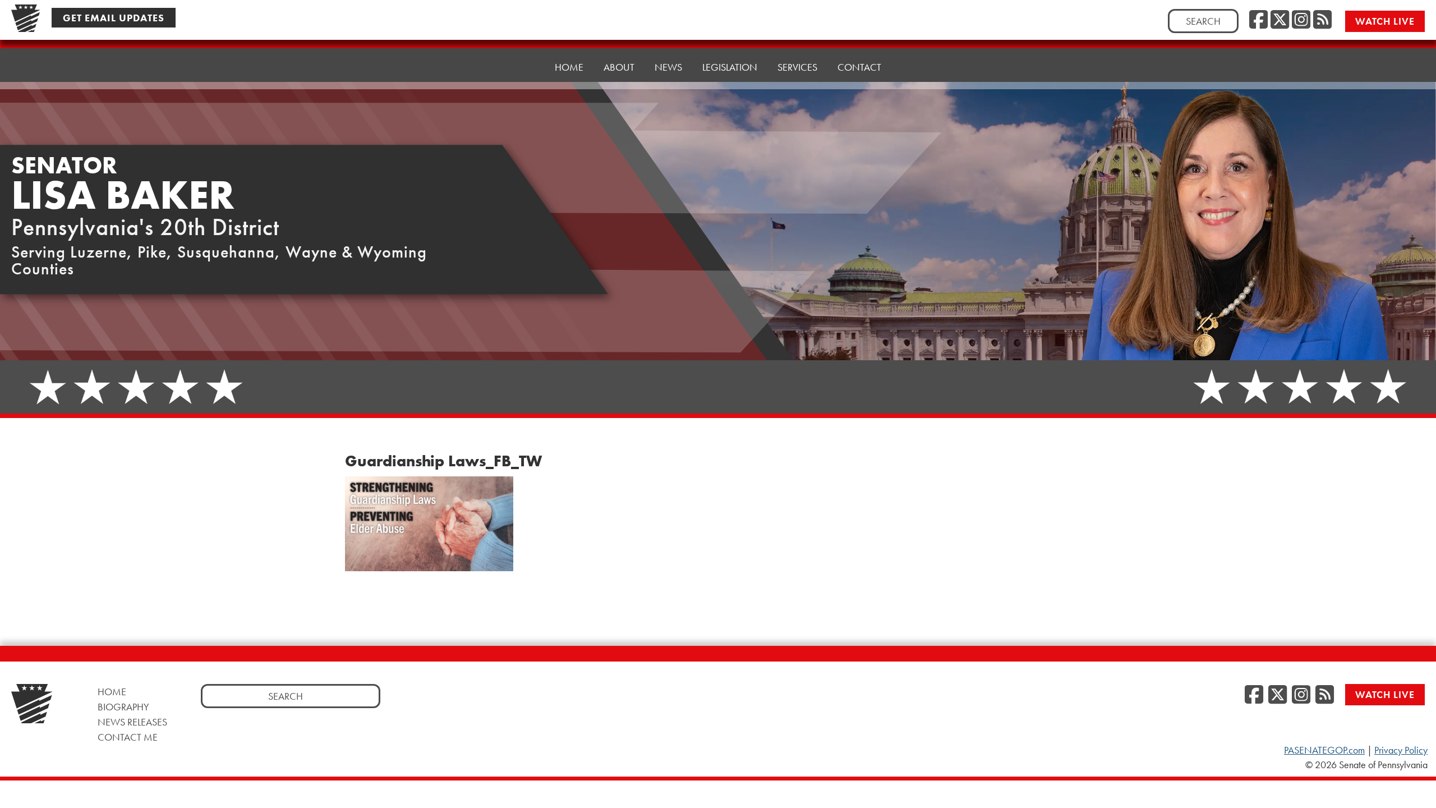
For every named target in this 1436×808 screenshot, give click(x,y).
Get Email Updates (113, 17)
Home (569, 67)
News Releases (132, 721)
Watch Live (1385, 21)
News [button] (668, 67)
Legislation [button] (729, 67)
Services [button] (797, 67)
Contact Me (128, 737)
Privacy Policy (1401, 750)
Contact (859, 67)
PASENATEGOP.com (1324, 750)
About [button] (619, 67)
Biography (123, 706)
